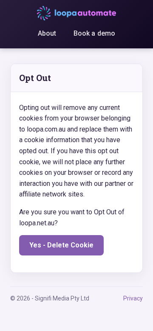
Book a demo (95, 33)
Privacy (133, 298)
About (47, 33)
